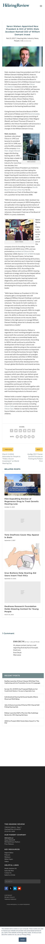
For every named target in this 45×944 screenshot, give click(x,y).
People (16, 41)
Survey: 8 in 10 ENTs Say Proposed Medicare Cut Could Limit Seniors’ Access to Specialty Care (20, 690)
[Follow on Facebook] (6, 888)
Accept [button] (23, 940)
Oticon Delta (9, 406)
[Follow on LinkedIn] (15, 888)
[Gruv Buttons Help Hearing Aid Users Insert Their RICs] (22, 556)
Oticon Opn (8, 409)
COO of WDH (28, 254)
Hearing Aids (22, 38)
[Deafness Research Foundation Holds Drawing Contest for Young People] (22, 592)
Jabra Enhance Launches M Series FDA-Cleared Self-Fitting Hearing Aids (22, 706)
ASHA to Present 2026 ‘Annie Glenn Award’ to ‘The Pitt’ (21, 722)
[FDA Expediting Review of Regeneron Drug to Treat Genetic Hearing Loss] (22, 484)
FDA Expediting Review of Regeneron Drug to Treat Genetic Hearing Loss (21, 501)
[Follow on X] (10, 888)
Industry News (32, 38)
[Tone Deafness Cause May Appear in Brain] (22, 520)
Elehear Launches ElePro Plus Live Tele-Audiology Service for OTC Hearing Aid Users (21, 714)
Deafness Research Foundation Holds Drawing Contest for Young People (21, 609)
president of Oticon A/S (23, 251)
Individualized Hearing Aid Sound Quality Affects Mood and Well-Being (21, 698)
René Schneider (34, 114)
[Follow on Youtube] (19, 888)
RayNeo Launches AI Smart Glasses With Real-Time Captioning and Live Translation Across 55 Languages (22, 682)
